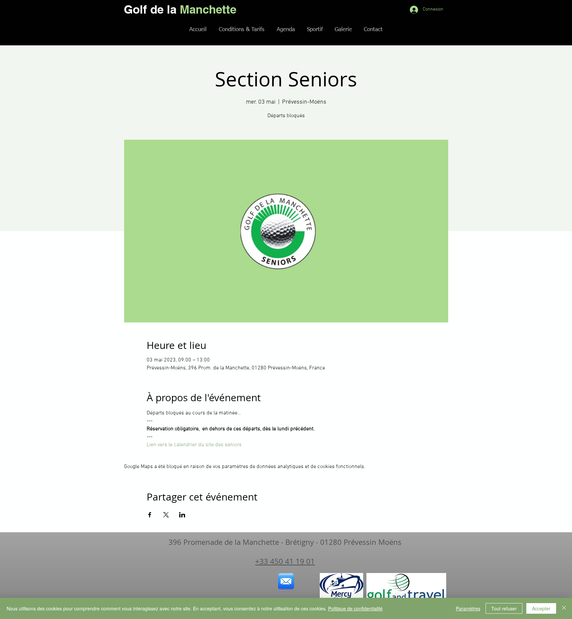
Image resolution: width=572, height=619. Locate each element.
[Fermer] (564, 608)
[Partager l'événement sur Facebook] (150, 514)
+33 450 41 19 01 (285, 561)
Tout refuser (504, 608)
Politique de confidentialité (355, 608)
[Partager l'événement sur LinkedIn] (182, 514)
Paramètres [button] (468, 608)
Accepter (541, 608)
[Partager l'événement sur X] (166, 514)
